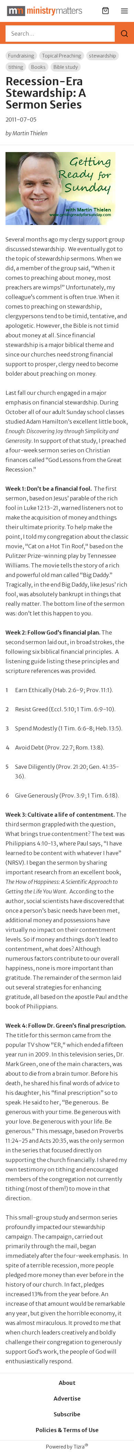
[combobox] (60, 33)
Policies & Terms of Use (67, 1430)
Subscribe (67, 1414)
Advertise (67, 1398)
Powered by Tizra (67, 1446)
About (67, 1382)
